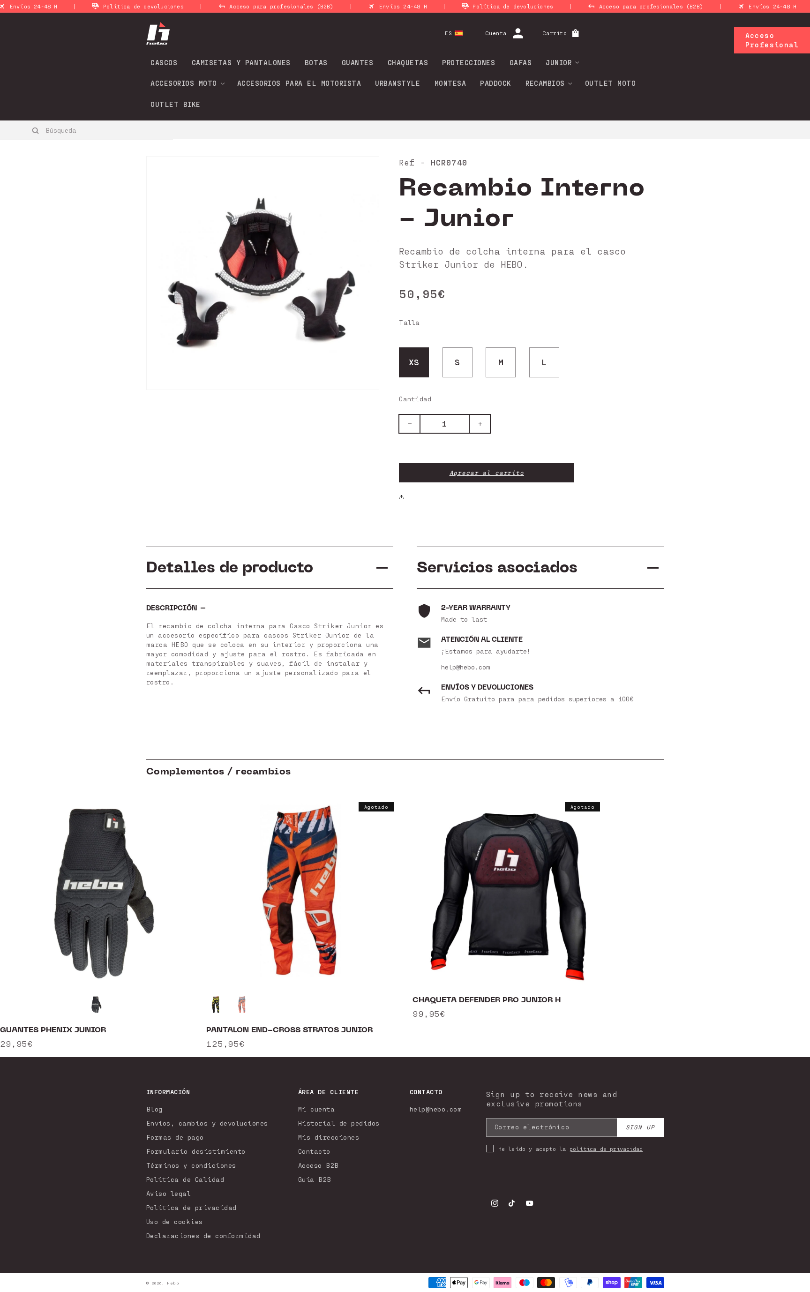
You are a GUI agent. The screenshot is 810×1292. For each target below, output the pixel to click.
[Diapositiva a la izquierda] (37, 923)
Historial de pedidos (339, 1123)
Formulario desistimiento (196, 1151)
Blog (154, 1109)
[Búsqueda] (36, 130)
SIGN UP (640, 1127)
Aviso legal (168, 1193)
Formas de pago (175, 1137)
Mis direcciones (329, 1137)
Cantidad (415, 399)
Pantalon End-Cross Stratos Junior (289, 1030)
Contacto (314, 1151)
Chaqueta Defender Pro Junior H (486, 1000)
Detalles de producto (229, 567)
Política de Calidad (185, 1179)
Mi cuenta (316, 1109)
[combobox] (87, 129)
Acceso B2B (318, 1165)
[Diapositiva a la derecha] (772, 923)
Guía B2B (314, 1179)
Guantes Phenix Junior (53, 1030)
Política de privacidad (191, 1207)
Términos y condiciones (191, 1165)
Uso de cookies (174, 1221)
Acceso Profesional (772, 40)
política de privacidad (606, 1148)
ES (448, 33)
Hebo (173, 1283)
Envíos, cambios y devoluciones (207, 1123)
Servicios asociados (497, 567)
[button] (559, 62)
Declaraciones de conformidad (203, 1235)
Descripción (171, 608)
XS (414, 362)
